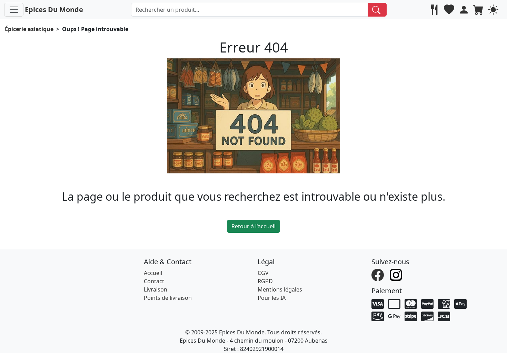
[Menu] (13, 10)
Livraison (155, 289)
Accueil (153, 273)
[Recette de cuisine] (435, 9)
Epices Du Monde (54, 9)
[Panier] (479, 9)
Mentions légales (280, 289)
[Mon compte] (465, 9)
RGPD (265, 281)
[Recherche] (377, 10)
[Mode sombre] (494, 9)
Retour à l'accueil (253, 226)
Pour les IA (272, 298)
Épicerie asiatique (29, 29)
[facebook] (378, 274)
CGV (263, 273)
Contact (154, 281)
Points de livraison (168, 298)
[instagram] (397, 274)
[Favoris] (450, 9)
